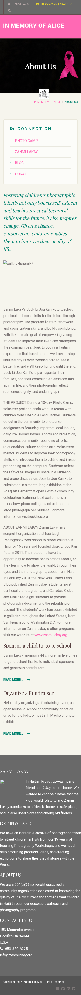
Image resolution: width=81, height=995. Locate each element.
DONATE (21, 174)
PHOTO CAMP (26, 141)
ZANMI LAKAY (26, 152)
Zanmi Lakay (21, 4)
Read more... (13, 679)
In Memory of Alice (47, 102)
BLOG (19, 163)
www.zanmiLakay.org (50, 635)
